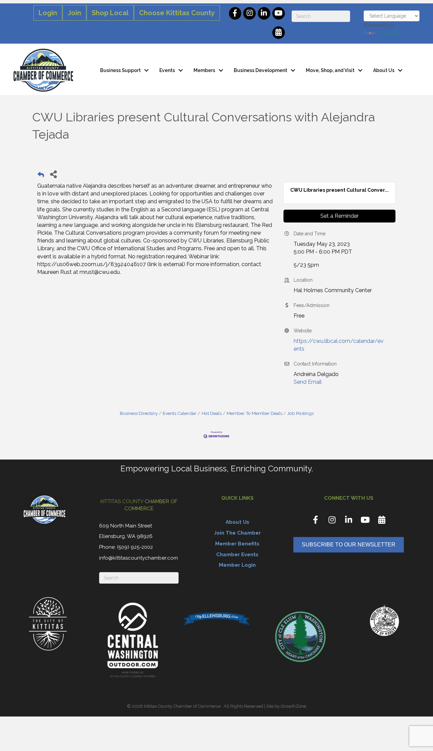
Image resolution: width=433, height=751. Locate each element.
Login (48, 13)
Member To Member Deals (254, 413)
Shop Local (110, 13)
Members (204, 70)
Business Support (120, 70)
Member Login (237, 565)
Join (74, 13)
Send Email (308, 382)
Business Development (260, 70)
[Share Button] (53, 174)
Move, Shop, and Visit (330, 70)
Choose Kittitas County (177, 13)
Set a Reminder (339, 216)
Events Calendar (180, 413)
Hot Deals (212, 413)
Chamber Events (237, 554)
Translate (389, 33)
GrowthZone (293, 706)
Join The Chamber (237, 533)
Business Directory (139, 413)
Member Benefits (237, 544)
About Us (383, 70)
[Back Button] (41, 176)
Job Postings (300, 413)
